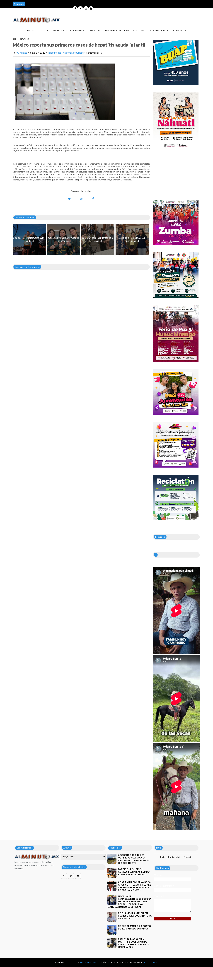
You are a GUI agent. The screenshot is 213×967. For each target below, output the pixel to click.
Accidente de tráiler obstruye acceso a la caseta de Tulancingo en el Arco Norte (134, 859)
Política (43, 30)
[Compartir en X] (69, 198)
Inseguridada (55, 52)
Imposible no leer (116, 30)
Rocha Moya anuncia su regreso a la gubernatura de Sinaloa (135, 916)
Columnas (77, 30)
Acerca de (179, 30)
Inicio (30, 30)
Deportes (94, 30)
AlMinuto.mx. (89, 962)
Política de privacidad (170, 857)
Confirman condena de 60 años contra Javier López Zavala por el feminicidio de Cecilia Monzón (134, 886)
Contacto (188, 857)
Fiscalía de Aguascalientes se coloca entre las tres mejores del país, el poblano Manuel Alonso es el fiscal (129, 901)
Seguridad (59, 30)
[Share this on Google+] (81, 198)
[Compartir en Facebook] (93, 198)
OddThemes (150, 962)
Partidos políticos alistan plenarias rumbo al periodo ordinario (134, 872)
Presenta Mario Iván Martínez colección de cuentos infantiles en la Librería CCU (133, 943)
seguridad (24, 39)
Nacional (139, 30)
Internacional (159, 30)
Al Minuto (22, 52)
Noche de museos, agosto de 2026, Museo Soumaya (134, 927)
